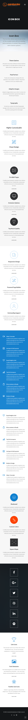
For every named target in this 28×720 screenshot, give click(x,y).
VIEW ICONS (14, 656)
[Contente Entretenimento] (11, 4)
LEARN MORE (14, 188)
